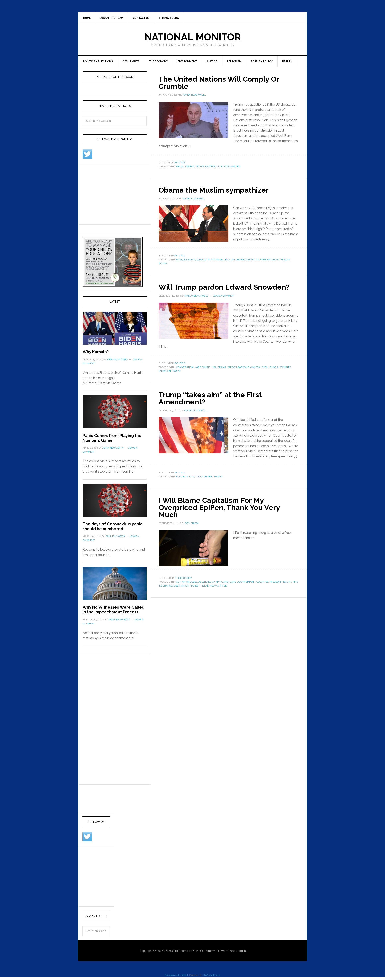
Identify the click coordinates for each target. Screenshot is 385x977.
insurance (165, 585)
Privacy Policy (169, 18)
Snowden (165, 371)
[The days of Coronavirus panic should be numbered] (115, 503)
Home (87, 18)
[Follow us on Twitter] (87, 154)
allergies (204, 581)
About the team (111, 18)
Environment (187, 61)
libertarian (180, 585)
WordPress (228, 950)
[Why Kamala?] (115, 330)
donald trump (205, 259)
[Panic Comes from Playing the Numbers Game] (115, 414)
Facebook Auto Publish (177, 975)
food (258, 581)
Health (287, 61)
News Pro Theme (177, 950)
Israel (180, 166)
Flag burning (185, 476)
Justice (212, 61)
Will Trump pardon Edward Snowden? (224, 287)
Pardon (232, 367)
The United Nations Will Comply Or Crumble (219, 82)
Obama (189, 166)
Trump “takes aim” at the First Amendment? (210, 398)
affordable (189, 581)
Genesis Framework (206, 950)
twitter (210, 166)
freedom (275, 581)
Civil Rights (131, 61)
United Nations (230, 166)
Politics (180, 162)
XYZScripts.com (211, 975)
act (178, 581)
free (265, 581)
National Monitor (192, 37)
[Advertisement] (113, 194)
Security (284, 367)
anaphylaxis (220, 581)
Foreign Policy (262, 61)
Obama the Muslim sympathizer (214, 190)
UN (218, 166)
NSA (214, 367)
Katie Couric (202, 367)
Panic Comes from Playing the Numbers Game (112, 438)
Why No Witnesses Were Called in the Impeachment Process (113, 609)
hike (295, 581)
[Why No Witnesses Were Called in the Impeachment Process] (115, 586)
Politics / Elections (98, 61)
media (199, 476)
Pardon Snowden (249, 367)
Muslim (230, 259)
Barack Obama (185, 259)
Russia (274, 367)
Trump (199, 166)
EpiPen (250, 581)
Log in (242, 950)
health (286, 581)
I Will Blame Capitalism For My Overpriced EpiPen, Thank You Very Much (219, 507)
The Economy (158, 61)
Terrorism (234, 61)
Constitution (184, 367)
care (233, 581)
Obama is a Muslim (258, 259)
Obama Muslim (280, 259)
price (223, 585)
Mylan (205, 585)
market (194, 585)
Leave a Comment (224, 295)
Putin (264, 367)
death (241, 581)
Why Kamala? (96, 351)
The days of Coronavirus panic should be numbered (112, 526)
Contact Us (141, 18)
